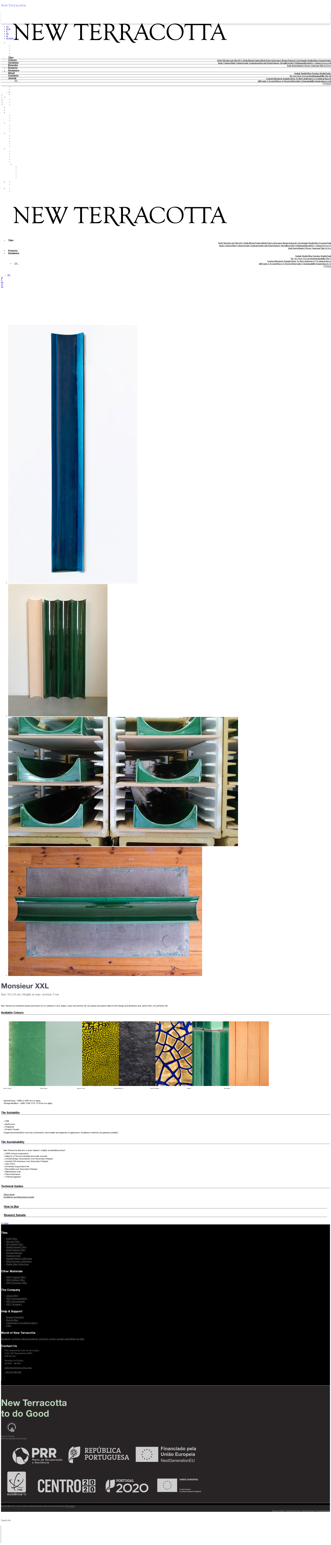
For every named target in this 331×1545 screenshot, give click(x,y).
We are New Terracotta (301, 76)
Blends (307, 63)
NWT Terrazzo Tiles (16, 1282)
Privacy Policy (278, 1510)
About (11, 73)
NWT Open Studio (15, 1301)
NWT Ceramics (14, 1304)
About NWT (12, 1295)
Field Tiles (222, 60)
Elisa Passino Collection (18, 1261)
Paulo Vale (16, 120)
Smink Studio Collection (19, 1258)
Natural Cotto (294, 60)
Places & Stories (20, 157)
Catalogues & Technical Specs (316, 78)
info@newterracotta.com (18, 1367)
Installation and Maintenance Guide (19, 1197)
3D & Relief (243, 60)
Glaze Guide (9, 1195)
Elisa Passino (319, 60)
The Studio (17, 131)
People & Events (20, 154)
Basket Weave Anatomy (308, 65)
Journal (12, 78)
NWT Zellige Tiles (15, 1279)
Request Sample (15, 1215)
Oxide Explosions (251, 63)
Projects (13, 68)
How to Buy (296, 78)
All (12, 151)
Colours (12, 60)
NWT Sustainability (16, 1298)
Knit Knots (292, 65)
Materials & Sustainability (25, 159)
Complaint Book (323, 1510)
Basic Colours (224, 63)
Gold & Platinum (296, 63)
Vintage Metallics (280, 63)
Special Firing (265, 63)
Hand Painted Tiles (16, 1247)
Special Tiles (232, 60)
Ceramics (13, 63)
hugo (6, 1223)
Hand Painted (255, 60)
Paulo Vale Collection (17, 1264)
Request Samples (283, 78)
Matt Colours (237, 63)
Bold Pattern (267, 60)
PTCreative (70, 1506)
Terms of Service (293, 1510)
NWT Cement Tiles (16, 1277)
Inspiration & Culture (22, 162)
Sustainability (318, 76)
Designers (13, 70)
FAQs (14, 146)
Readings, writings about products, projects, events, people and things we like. (43, 1338)
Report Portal (308, 1510)
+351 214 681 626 (13, 1372)
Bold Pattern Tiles (15, 1249)
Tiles (10, 58)
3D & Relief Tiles (14, 1244)
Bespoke (13, 65)
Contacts (13, 76)
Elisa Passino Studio (316, 73)
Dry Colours (316, 63)
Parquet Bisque (280, 60)
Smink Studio (307, 60)
